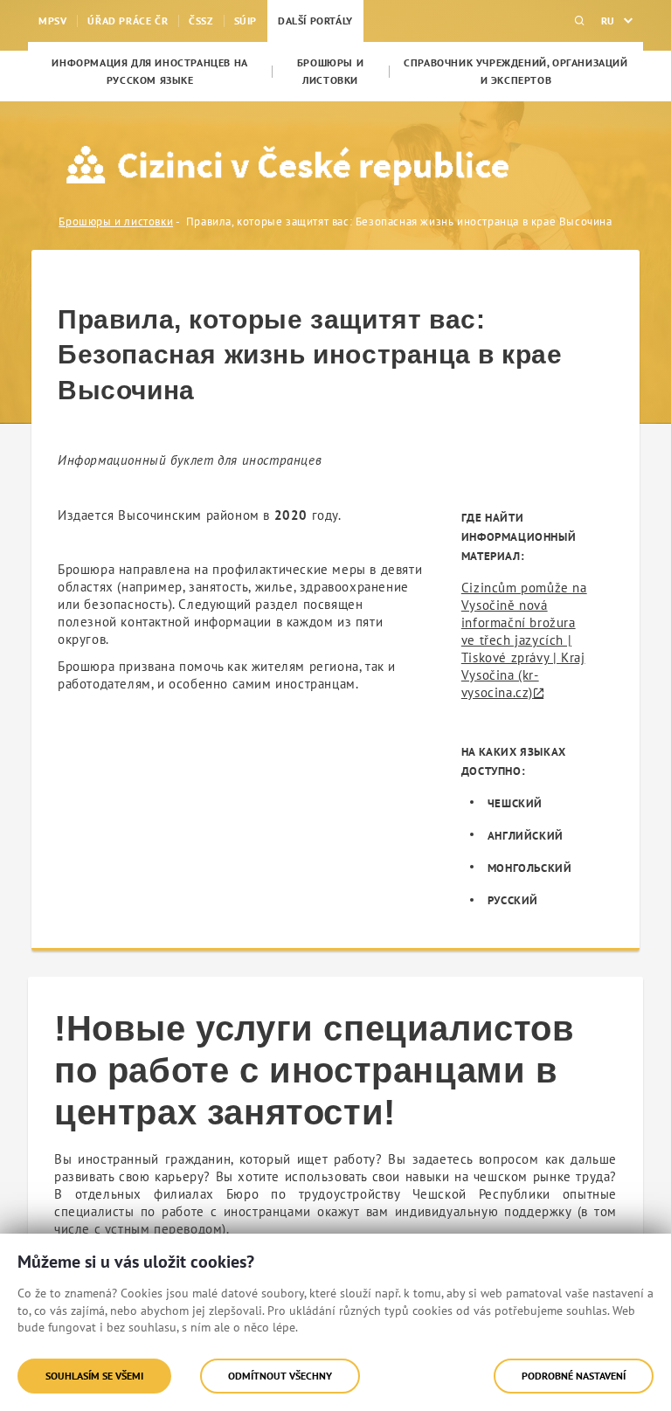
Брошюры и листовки (116, 221)
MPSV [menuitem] (52, 20)
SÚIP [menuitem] (245, 20)
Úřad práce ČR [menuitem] (127, 20)
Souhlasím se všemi (94, 1375)
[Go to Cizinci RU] (140, 165)
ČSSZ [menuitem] (200, 20)
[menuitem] (150, 71)
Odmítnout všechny (280, 1375)
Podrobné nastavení (574, 1375)
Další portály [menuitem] (315, 20)
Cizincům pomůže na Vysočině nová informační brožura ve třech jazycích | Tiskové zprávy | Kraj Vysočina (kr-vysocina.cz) (524, 640)
